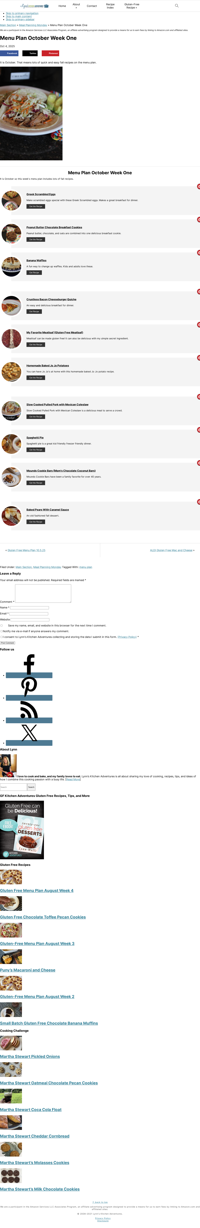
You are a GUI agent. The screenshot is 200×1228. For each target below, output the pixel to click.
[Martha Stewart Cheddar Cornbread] (11, 1128)
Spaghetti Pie (35, 437)
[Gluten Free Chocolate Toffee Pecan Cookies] (11, 909)
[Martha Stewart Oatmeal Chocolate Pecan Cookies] (11, 1075)
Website (5, 619)
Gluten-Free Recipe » (131, 6)
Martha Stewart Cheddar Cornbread (34, 1136)
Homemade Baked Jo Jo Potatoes (48, 365)
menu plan (85, 567)
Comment (7, 601)
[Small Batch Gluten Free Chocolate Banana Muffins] (11, 1016)
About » (76, 6)
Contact (92, 5)
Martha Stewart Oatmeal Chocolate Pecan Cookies (49, 1083)
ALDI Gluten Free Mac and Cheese (171, 550)
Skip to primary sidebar (20, 19)
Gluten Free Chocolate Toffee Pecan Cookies (43, 917)
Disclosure (103, 1221)
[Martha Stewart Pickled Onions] (11, 1049)
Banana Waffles (36, 260)
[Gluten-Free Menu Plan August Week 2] (11, 989)
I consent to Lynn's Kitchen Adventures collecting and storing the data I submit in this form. (71, 636)
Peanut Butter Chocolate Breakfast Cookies (54, 227)
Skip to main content (19, 16)
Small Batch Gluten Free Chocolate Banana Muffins (49, 1023)
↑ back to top (100, 1202)
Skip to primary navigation (22, 13)
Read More (73, 779)
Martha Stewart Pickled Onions (30, 1056)
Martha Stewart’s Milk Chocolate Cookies (40, 1189)
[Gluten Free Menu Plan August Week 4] (11, 883)
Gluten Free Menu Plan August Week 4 (36, 890)
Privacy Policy (103, 1218)
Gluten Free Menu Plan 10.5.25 (26, 550)
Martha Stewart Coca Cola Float (30, 1109)
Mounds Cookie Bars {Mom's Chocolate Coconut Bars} (61, 470)
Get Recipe (34, 272)
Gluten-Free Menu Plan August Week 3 (37, 943)
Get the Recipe (35, 206)
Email (4, 613)
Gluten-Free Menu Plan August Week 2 (37, 996)
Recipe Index (110, 6)
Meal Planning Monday (33, 25)
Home (62, 5)
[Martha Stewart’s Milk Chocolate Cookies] (11, 1182)
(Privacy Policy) (127, 636)
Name (4, 607)
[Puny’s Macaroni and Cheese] (11, 963)
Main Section (8, 25)
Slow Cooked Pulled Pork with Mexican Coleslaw (57, 404)
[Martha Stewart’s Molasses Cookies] (11, 1155)
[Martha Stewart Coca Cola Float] (11, 1102)
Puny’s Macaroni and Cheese (27, 970)
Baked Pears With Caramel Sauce (48, 509)
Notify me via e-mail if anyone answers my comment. (36, 631)
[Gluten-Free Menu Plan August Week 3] (11, 936)
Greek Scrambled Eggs (41, 194)
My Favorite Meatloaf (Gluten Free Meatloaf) (55, 332)
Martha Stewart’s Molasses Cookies (34, 1162)
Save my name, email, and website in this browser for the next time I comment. (57, 625)
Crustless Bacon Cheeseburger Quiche (51, 299)
